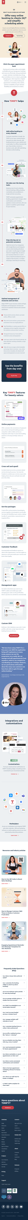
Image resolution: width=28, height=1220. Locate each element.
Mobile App (17, 1143)
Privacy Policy (20, 1215)
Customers (17, 1157)
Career (16, 1154)
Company (17, 1152)
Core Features (5, 1159)
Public (3, 1139)
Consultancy (4, 1148)
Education (4, 1137)
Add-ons (3, 1162)
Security (3, 1166)
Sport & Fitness (5, 1146)
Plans (3, 1175)
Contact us (8, 35)
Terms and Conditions (11, 1215)
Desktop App (18, 1138)
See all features (14, 635)
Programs (17, 1168)
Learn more (14, 835)
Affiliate (16, 1171)
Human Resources (6, 1134)
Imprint (3, 1215)
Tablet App (17, 1141)
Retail (3, 1128)
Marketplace (4, 1164)
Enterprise (4, 1125)
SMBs (3, 1123)
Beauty (3, 1141)
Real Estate (4, 1132)
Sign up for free (18, 1123)
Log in (16, 1125)
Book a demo (18, 1130)
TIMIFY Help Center (6, 1184)
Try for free (20, 35)
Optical (3, 1151)
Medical (3, 1144)
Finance (3, 1130)
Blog (16, 1159)
